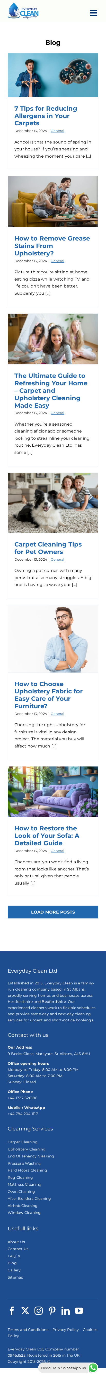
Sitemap (15, 1277)
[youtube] (79, 1311)
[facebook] (12, 1311)
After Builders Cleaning (29, 1198)
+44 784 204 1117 (23, 1113)
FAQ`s (14, 1256)
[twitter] (25, 1311)
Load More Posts (53, 912)
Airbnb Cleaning (23, 1205)
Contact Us (18, 1248)
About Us (16, 1242)
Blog (12, 1263)
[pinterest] (52, 1311)
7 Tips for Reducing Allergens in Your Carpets (45, 116)
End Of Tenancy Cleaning (31, 1156)
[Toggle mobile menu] (94, 13)
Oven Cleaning (21, 1191)
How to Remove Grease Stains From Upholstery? (52, 246)
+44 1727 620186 (23, 1098)
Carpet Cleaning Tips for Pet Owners (48, 548)
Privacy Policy (65, 1329)
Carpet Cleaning (23, 1142)
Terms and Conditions (28, 1329)
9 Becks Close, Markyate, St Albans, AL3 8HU (49, 1053)
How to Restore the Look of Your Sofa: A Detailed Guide (46, 835)
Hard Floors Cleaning (27, 1170)
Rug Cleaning (20, 1177)
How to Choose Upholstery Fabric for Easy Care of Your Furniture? (48, 695)
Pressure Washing (24, 1163)
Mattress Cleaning (24, 1184)
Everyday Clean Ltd (25, 1349)
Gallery (14, 1270)
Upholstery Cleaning (27, 1149)
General (57, 131)
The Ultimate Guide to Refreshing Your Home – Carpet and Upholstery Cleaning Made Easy (50, 390)
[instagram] (38, 1311)
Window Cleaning (24, 1212)
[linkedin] (65, 1311)
